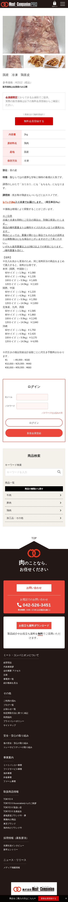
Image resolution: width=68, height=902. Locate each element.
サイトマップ (9, 725)
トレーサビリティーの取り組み (17, 747)
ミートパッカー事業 (12, 765)
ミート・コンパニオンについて (21, 655)
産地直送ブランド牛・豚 (14, 815)
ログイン (34, 422)
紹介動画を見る (10, 683)
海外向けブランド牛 (12, 828)
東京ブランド (9, 823)
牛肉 (9, 495)
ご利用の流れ (9, 701)
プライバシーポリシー (13, 721)
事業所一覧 (8, 679)
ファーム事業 (9, 781)
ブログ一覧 (8, 705)
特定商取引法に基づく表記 (15, 713)
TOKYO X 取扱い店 (12, 807)
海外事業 (7, 773)
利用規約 (7, 717)
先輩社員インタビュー (13, 845)
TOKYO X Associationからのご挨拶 (19, 803)
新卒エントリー (10, 849)
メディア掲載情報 (11, 867)
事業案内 (8, 757)
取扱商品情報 (11, 791)
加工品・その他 (15, 518)
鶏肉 (9, 510)
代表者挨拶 (8, 667)
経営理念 (7, 662)
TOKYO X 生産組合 (12, 811)
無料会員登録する (34, 121)
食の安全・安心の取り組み (15, 743)
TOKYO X (8, 799)
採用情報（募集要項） (16, 838)
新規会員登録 (34, 433)
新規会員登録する (48, 898)
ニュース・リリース (14, 860)
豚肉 (9, 502)
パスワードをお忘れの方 (52, 413)
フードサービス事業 (12, 769)
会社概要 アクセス (12, 671)
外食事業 (7, 777)
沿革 (5, 675)
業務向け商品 (9, 819)
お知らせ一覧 (9, 709)
